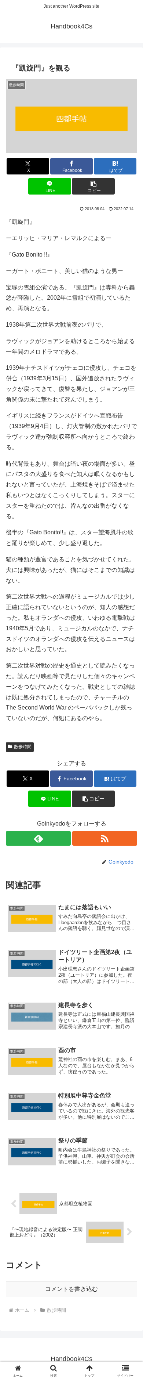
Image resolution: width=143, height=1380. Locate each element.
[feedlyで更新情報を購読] (38, 838)
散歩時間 (23, 746)
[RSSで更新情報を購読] (104, 838)
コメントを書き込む (71, 1289)
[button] (93, 186)
